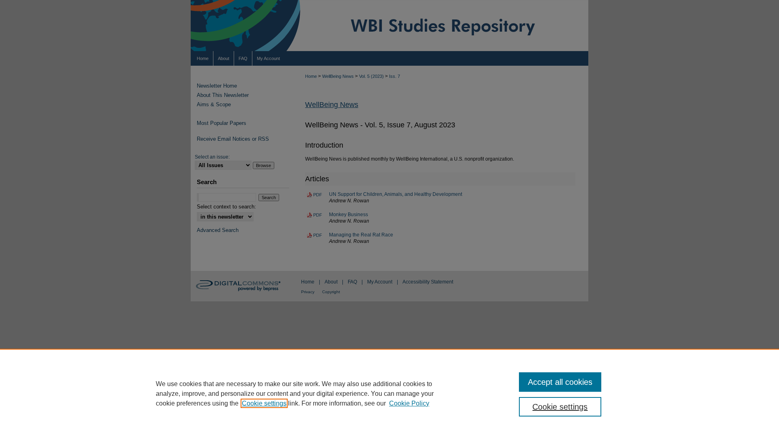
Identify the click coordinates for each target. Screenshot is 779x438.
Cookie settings (264, 403)
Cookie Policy (409, 403)
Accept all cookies (560, 382)
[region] (389, 393)
